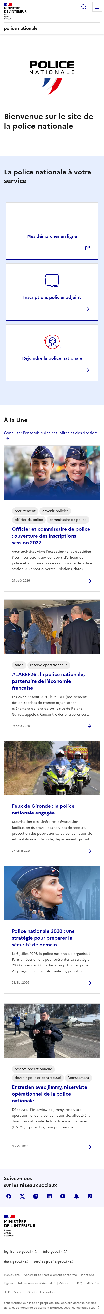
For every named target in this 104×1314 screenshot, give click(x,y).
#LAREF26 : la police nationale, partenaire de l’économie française (48, 681)
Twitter (22, 1196)
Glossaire (65, 1283)
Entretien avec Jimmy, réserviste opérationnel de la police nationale (49, 1093)
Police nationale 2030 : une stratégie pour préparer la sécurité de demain (43, 937)
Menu (97, 7)
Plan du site (12, 1275)
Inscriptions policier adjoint (52, 297)
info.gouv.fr (52, 1251)
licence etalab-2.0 (83, 1308)
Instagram (36, 1196)
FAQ (79, 1283)
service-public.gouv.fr (51, 1261)
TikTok (90, 1196)
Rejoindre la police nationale (52, 358)
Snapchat (76, 1196)
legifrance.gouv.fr (18, 1251)
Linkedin (49, 1196)
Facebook (9, 1196)
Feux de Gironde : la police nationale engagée (43, 809)
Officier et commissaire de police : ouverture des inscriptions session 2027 (51, 535)
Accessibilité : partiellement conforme (50, 1275)
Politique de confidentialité (36, 1283)
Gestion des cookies (41, 1292)
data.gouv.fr (14, 1261)
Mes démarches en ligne (52, 236)
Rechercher (84, 7)
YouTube (63, 1196)
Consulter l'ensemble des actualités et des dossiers (50, 433)
